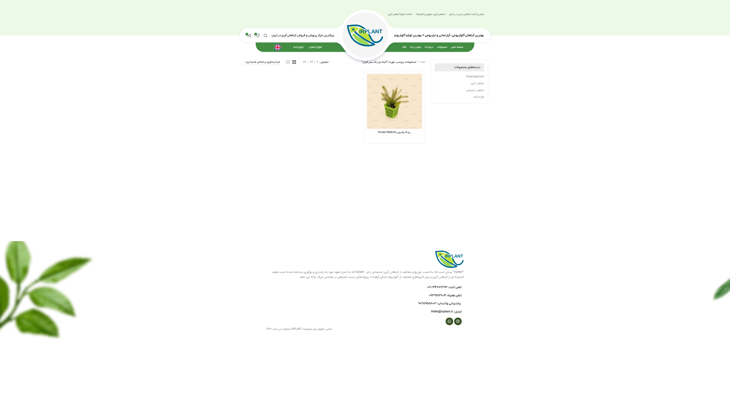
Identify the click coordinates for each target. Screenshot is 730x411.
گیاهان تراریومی (475, 90)
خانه (422, 62)
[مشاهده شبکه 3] (294, 62)
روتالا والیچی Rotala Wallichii (394, 132)
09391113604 (437, 295)
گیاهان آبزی (477, 83)
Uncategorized (475, 76)
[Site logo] (365, 35)
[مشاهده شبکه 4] (288, 62)
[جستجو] (265, 35)
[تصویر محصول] (394, 101)
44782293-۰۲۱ (437, 287)
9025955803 (427, 303)
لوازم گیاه (479, 97)
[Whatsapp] (449, 321)
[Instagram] (458, 321)
